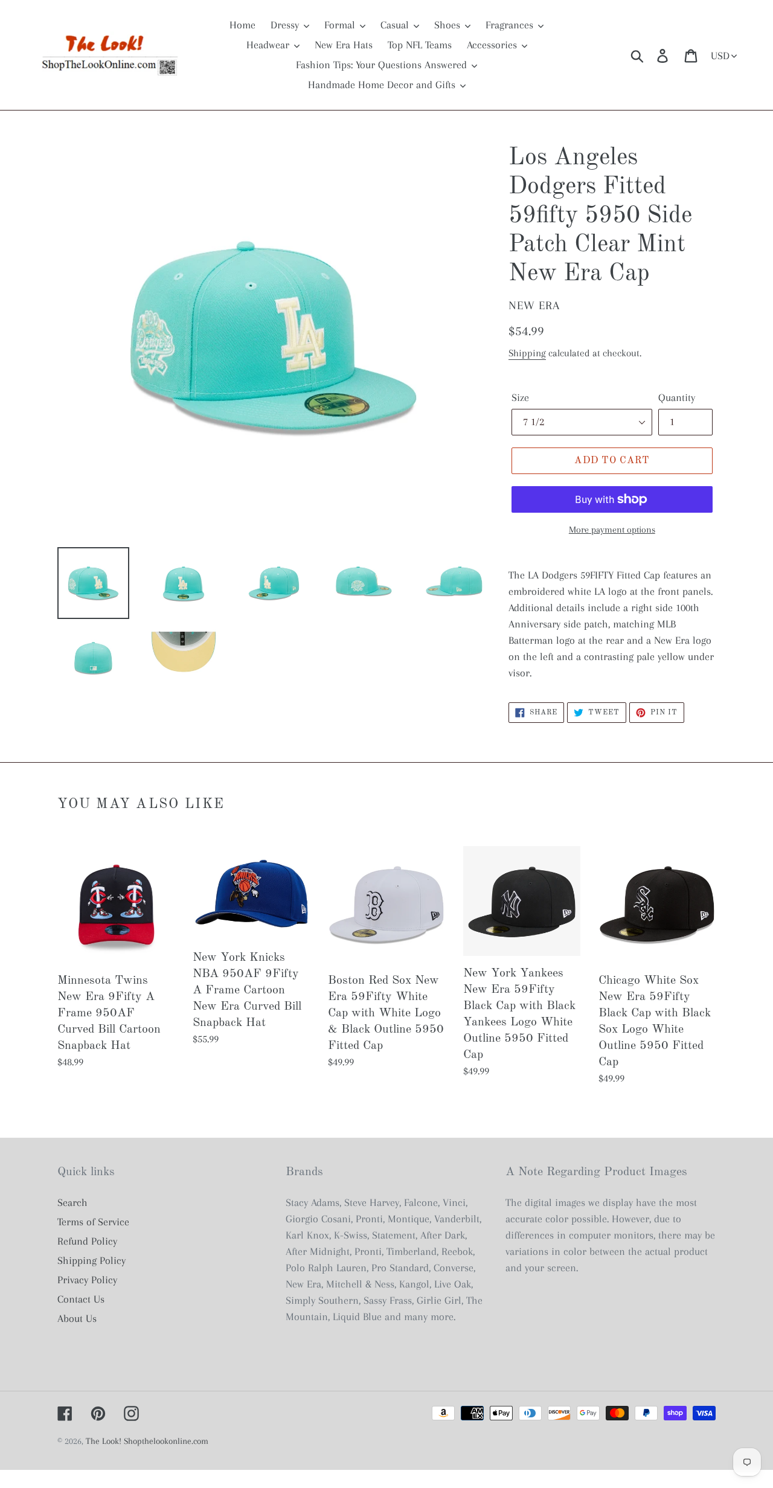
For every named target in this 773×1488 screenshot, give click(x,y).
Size (520, 397)
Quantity (676, 397)
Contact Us (80, 1299)
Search (72, 1202)
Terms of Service (93, 1222)
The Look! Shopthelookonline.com (147, 1441)
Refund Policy (87, 1241)
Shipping (527, 353)
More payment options (612, 529)
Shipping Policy (91, 1260)
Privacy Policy (87, 1280)
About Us (77, 1318)
